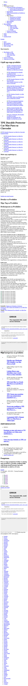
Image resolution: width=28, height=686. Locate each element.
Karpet (11, 29)
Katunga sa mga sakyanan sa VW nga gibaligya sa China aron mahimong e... (15, 431)
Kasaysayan (10, 11)
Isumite (2, 469)
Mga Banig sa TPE (11, 25)
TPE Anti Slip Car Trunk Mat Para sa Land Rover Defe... (15, 383)
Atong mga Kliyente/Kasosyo (17, 8)
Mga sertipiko (10, 21)
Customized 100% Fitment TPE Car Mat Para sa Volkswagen (15, 418)
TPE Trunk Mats (14, 28)
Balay (5, 4)
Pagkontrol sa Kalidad (15, 20)
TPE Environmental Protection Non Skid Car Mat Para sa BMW (15, 104)
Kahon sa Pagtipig (11, 31)
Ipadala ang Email (5, 487)
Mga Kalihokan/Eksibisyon (16, 10)
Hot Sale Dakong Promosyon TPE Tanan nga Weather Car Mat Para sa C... (15, 90)
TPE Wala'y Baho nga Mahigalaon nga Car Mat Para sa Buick (15, 97)
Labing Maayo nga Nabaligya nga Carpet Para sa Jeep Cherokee (14, 372)
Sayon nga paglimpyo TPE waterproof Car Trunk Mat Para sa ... (15, 408)
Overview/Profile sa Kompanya (14, 7)
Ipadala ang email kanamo (7, 196)
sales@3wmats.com (8, 455)
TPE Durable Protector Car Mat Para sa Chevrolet (14, 82)
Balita (5, 33)
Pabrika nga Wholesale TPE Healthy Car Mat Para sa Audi (14, 118)
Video (5, 35)
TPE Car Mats (13, 26)
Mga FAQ (9, 22)
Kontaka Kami (7, 36)
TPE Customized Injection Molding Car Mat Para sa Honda (15, 69)
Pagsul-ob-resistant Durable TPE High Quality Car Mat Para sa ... (15, 111)
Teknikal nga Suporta (15, 18)
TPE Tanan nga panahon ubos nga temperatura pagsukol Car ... (15, 395)
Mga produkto (7, 24)
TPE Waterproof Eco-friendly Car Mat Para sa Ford (15, 76)
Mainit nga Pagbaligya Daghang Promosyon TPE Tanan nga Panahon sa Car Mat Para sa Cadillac (14, 307)
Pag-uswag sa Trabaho (15, 17)
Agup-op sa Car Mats (12, 32)
